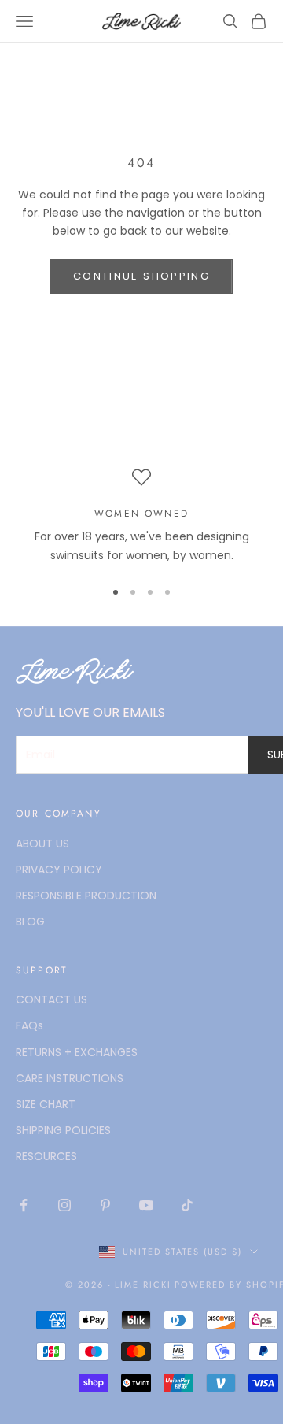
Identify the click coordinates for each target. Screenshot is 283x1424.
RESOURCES (46, 1156)
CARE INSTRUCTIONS (69, 1078)
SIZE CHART (45, 1104)
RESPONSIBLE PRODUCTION (86, 895)
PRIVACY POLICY (59, 869)
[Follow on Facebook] (23, 1205)
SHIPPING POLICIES (63, 1130)
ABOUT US (42, 843)
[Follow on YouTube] (146, 1205)
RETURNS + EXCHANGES (77, 1052)
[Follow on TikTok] (187, 1205)
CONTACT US (51, 999)
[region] (141, 516)
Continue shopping (141, 276)
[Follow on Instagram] (64, 1205)
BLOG (30, 921)
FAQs (29, 1025)
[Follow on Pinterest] (105, 1205)
